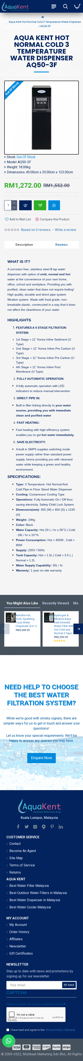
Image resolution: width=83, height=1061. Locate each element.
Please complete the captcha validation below (34, 1004)
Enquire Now (41, 758)
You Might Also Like (22, 603)
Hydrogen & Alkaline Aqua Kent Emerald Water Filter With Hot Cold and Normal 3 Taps (64, 624)
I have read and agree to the (43, 1029)
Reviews (61, 245)
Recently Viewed (55, 603)
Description (24, 245)
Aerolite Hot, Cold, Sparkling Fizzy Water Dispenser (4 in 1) (26, 621)
